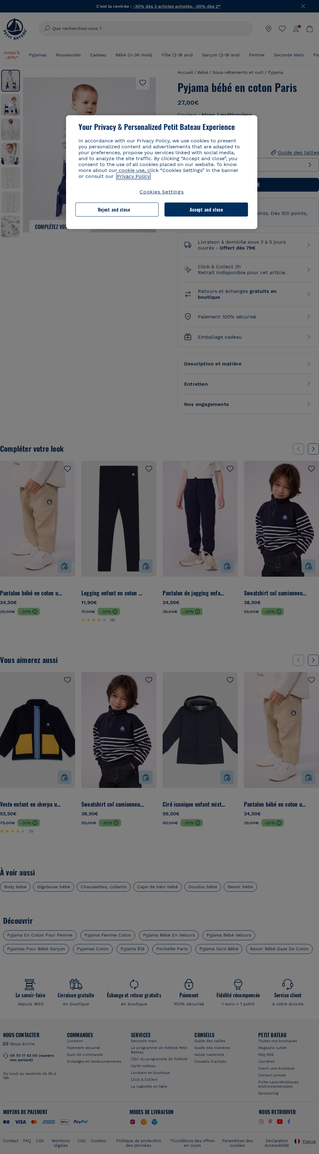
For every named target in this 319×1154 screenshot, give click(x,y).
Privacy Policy (133, 176)
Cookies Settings (162, 192)
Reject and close (114, 209)
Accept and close (206, 209)
